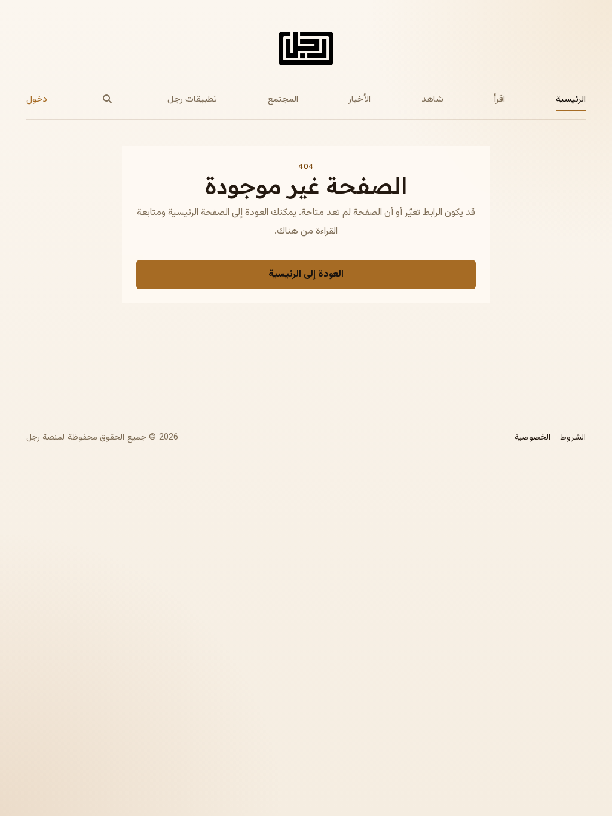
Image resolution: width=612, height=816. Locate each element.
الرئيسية (571, 99)
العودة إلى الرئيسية (306, 274)
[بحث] (107, 99)
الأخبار (359, 99)
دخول (36, 99)
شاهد (432, 99)
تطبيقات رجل (192, 99)
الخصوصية (532, 438)
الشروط (573, 438)
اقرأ (499, 99)
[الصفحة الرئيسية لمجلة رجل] (306, 51)
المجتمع (283, 99)
